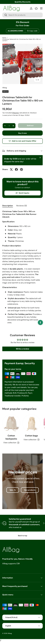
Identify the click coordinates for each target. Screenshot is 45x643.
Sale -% (13, 490)
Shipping (15, 113)
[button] (40, 322)
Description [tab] (7, 205)
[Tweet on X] (11, 169)
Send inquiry (24, 193)
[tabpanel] (22, 269)
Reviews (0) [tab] (21, 205)
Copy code (33, 31)
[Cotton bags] (31, 423)
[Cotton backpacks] (11, 423)
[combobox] (22, 15)
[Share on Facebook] (16, 169)
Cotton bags (31, 435)
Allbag (4, 88)
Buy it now (22, 133)
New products (29, 490)
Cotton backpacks (11, 437)
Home (4, 37)
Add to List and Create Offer (24, 141)
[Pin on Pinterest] (21, 169)
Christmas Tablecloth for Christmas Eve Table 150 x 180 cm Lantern (21, 40)
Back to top (22, 536)
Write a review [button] (22, 349)
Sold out (30, 125)
